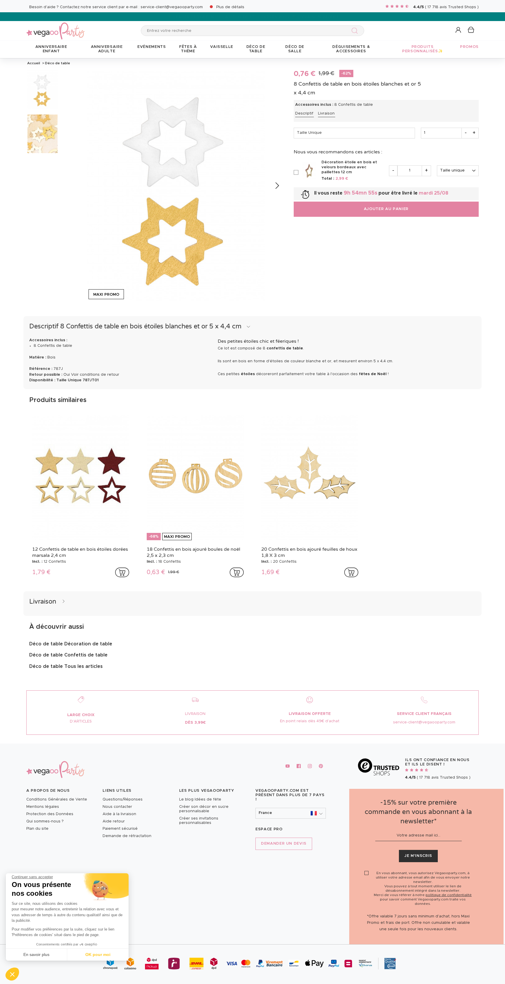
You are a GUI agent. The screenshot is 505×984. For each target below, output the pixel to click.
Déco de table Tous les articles (66, 666)
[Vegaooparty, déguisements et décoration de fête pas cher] (55, 27)
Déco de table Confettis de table (68, 655)
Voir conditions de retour (95, 375)
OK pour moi (97, 954)
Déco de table (57, 63)
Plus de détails (230, 7)
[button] (12, 974)
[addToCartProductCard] (122, 572)
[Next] (277, 186)
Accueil (33, 63)
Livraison (326, 113)
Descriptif (304, 113)
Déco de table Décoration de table (70, 644)
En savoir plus (36, 954)
